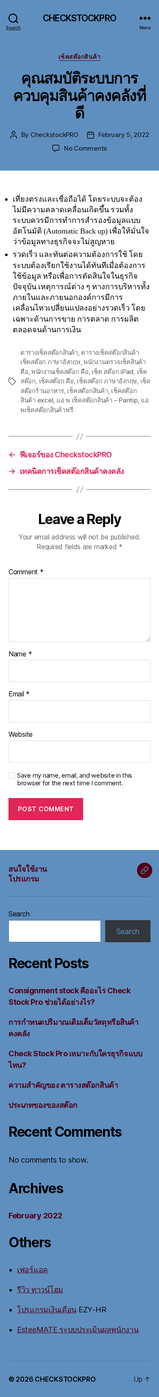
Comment (26, 572)
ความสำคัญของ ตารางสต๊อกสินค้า (63, 1085)
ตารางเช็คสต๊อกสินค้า (49, 352)
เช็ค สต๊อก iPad (113, 372)
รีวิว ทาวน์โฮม (40, 1289)
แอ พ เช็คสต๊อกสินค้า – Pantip (97, 400)
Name (20, 654)
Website (20, 734)
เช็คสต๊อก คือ (56, 381)
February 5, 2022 (123, 135)
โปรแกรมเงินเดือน (46, 1309)
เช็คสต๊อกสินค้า (80, 56)
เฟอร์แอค (32, 1269)
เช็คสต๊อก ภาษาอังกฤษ (107, 381)
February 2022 (35, 1215)
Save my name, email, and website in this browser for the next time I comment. (74, 779)
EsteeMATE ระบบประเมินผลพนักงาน (77, 1329)
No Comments (85, 148)
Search (18, 913)
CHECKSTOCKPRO (79, 18)
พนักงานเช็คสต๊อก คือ (60, 372)
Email (19, 694)
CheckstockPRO (54, 135)
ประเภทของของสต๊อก (43, 1104)
